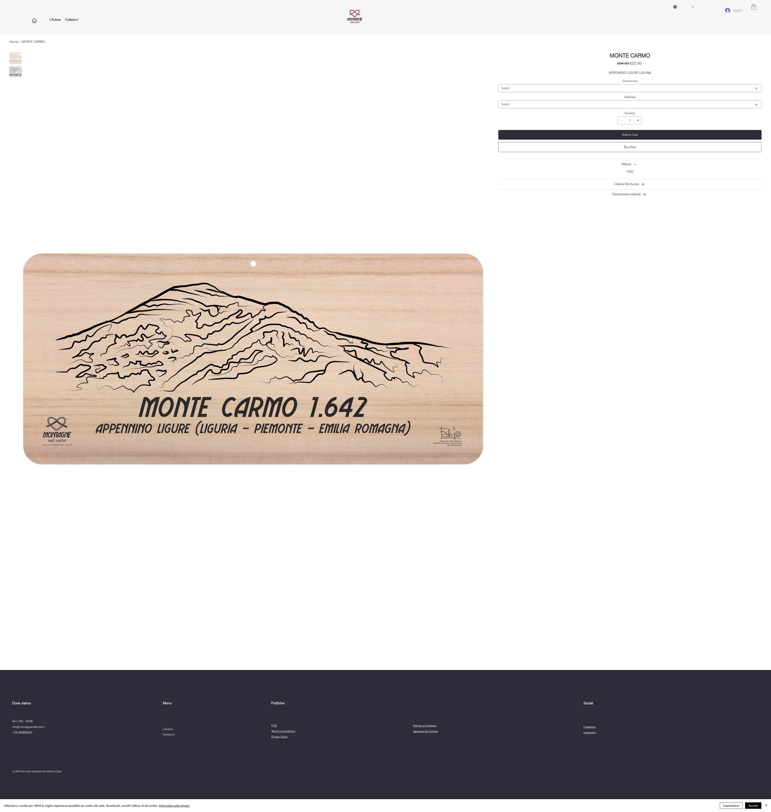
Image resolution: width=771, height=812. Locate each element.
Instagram (589, 732)
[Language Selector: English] (683, 7)
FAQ (274, 725)
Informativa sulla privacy (174, 806)
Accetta (753, 806)
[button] (753, 7)
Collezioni (169, 734)
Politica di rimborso (424, 725)
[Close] (766, 805)
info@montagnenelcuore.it (28, 726)
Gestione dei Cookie (425, 731)
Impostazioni (731, 806)
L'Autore (168, 729)
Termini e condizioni (283, 731)
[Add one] (638, 120)
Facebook (589, 726)
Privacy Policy (279, 736)
